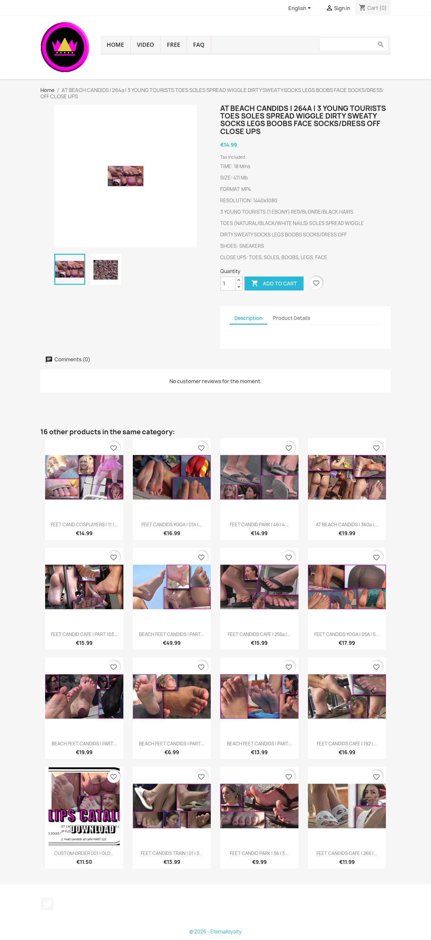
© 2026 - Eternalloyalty (215, 931)
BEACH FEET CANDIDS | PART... (171, 634)
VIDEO (145, 44)
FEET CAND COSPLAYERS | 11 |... (84, 525)
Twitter (47, 904)
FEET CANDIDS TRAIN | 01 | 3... (172, 853)
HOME (115, 44)
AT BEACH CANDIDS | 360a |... (347, 525)
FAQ (198, 44)
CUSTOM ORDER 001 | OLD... (84, 853)
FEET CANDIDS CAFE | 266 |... (346, 853)
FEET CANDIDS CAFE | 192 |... (347, 744)
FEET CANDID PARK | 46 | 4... (259, 525)
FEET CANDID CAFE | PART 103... (84, 634)
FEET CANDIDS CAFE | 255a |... (259, 634)
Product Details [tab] (291, 318)
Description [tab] (248, 318)
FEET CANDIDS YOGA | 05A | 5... (346, 634)
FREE (173, 44)
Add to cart (274, 283)
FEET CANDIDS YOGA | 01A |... (171, 525)
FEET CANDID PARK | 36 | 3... (259, 853)
